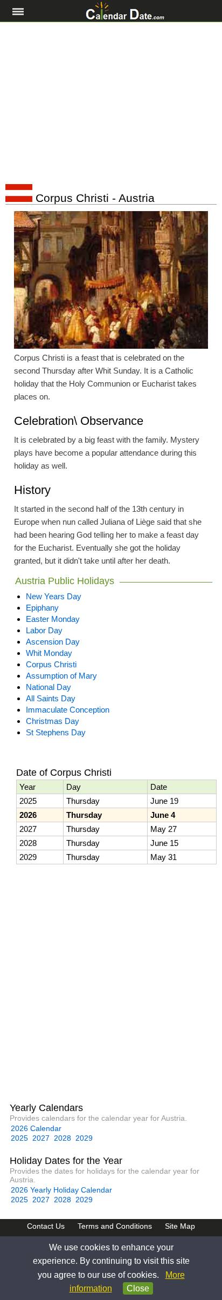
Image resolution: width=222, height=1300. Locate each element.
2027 (41, 1138)
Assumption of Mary (61, 675)
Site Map (180, 1226)
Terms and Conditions (115, 1226)
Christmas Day (52, 721)
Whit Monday (49, 653)
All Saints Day (50, 698)
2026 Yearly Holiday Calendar (61, 1190)
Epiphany (42, 607)
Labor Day (44, 630)
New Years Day (53, 596)
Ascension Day (53, 641)
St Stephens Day (56, 732)
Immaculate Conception (67, 709)
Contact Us (46, 1226)
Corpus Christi (51, 664)
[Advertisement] (111, 103)
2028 (62, 1138)
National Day (48, 687)
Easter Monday (53, 619)
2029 (84, 1138)
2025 (19, 1138)
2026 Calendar (36, 1128)
